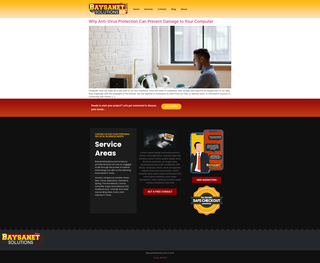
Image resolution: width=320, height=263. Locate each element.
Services (148, 9)
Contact (162, 9)
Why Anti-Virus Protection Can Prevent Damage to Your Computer (151, 21)
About (184, 9)
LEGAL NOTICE (160, 258)
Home (136, 9)
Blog (173, 9)
